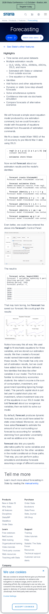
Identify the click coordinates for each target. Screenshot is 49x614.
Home (4, 20)
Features (22, 20)
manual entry (31, 483)
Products (12, 20)
